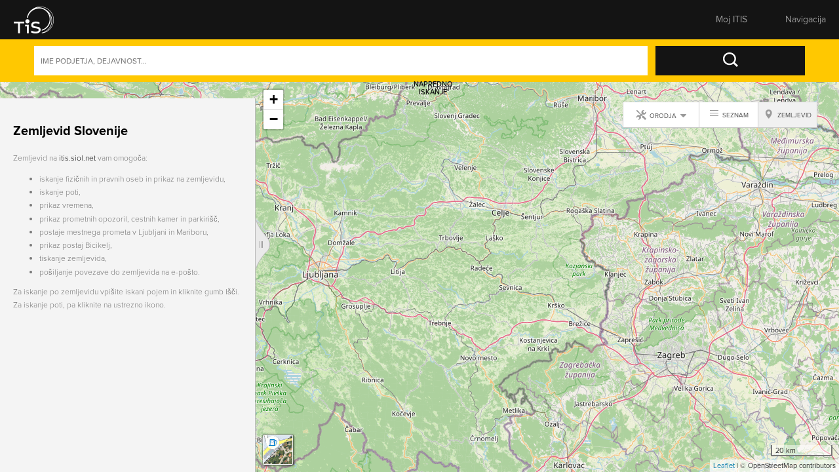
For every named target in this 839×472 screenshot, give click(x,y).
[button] (42, 19)
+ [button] (273, 99)
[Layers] (277, 449)
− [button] (273, 119)
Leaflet (724, 465)
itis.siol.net (77, 142)
